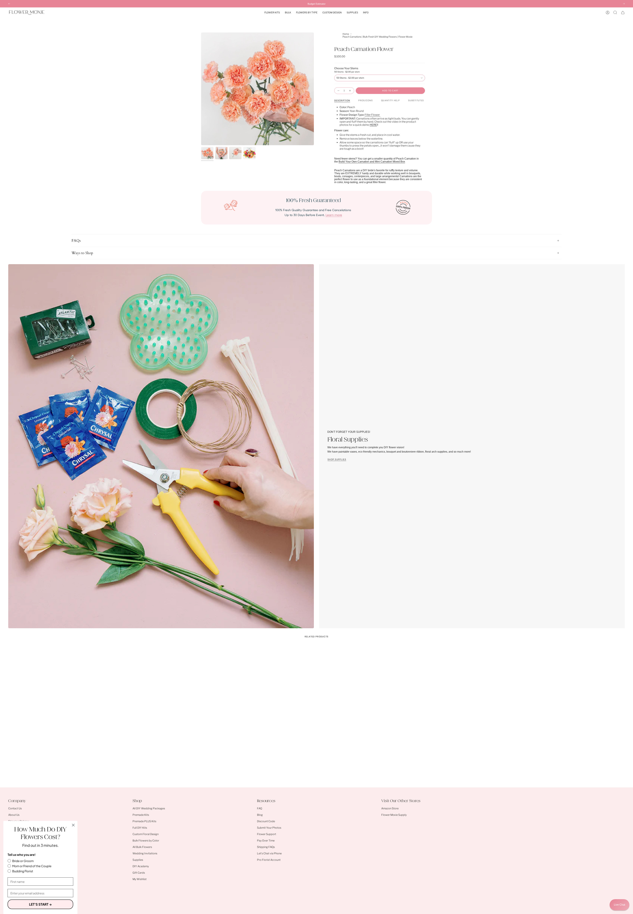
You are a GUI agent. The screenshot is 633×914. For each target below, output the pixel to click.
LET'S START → (40, 904)
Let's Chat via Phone (269, 853)
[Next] (623, 3)
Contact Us (15, 808)
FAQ (259, 808)
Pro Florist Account (269, 859)
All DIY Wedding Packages (149, 808)
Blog (260, 814)
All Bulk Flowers (142, 847)
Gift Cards (139, 872)
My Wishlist (140, 879)
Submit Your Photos (269, 827)
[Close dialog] (73, 825)
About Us (13, 814)
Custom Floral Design (146, 834)
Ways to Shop (82, 253)
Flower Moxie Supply (394, 814)
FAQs (76, 240)
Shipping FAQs (266, 847)
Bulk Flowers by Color (146, 840)
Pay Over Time (266, 840)
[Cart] (623, 12)
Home (346, 33)
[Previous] (9, 3)
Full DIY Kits (140, 827)
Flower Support (266, 834)
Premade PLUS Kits (144, 821)
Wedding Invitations (145, 853)
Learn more (334, 215)
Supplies (138, 859)
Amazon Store (390, 808)
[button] (272, 12)
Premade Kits (141, 814)
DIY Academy (141, 866)
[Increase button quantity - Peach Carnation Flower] (350, 90)
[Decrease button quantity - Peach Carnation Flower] (338, 90)
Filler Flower (372, 114)
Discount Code (266, 821)
